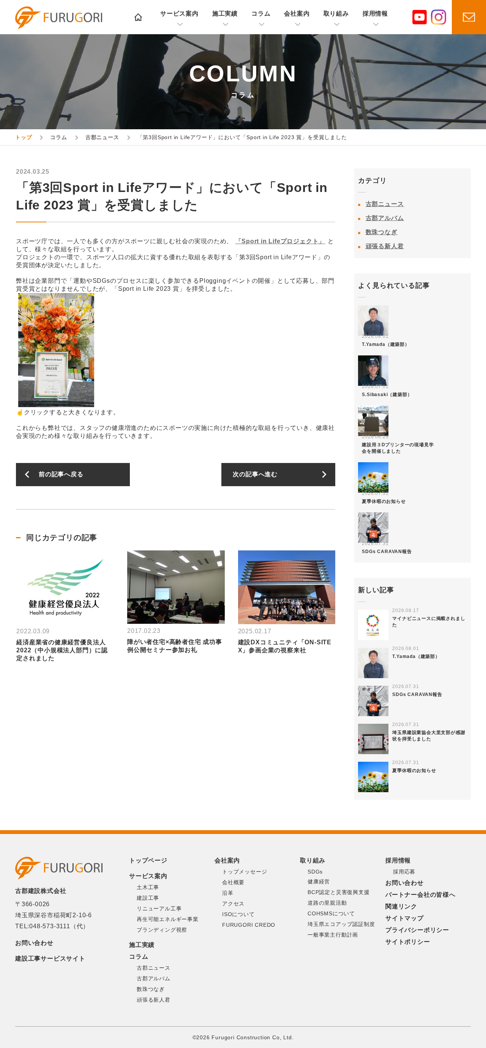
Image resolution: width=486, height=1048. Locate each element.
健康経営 (319, 881)
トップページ (148, 860)
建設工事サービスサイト (50, 958)
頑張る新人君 (385, 246)
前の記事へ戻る (61, 474)
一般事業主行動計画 (333, 935)
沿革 (228, 893)
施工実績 (225, 13)
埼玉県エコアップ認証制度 (341, 924)
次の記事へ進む (255, 474)
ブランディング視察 (162, 930)
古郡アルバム (385, 218)
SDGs (315, 872)
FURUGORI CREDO (248, 925)
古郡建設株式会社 (58, 17)
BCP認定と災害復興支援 (339, 892)
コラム (260, 13)
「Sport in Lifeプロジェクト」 (280, 241)
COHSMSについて (331, 913)
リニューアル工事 (159, 908)
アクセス (233, 904)
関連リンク (401, 906)
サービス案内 (179, 13)
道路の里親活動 (327, 903)
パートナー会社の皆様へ (420, 894)
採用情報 (375, 13)
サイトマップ (404, 918)
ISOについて (238, 914)
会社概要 (233, 882)
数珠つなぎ (382, 232)
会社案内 (296, 13)
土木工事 (148, 887)
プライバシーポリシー (417, 930)
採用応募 (404, 872)
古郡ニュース (385, 204)
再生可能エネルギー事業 (168, 919)
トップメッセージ (244, 872)
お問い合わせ (34, 943)
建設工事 (148, 898)
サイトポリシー (407, 942)
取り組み (336, 13)
